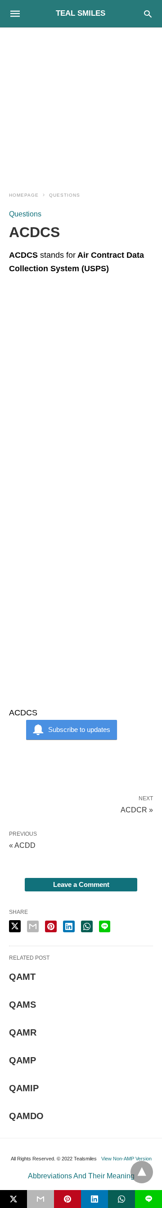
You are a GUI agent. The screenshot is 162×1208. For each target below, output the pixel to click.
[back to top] (141, 1172)
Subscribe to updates (79, 729)
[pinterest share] (51, 926)
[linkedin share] (69, 926)
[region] (81, 104)
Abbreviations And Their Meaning (81, 1176)
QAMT (22, 977)
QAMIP (24, 1088)
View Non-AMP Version (126, 1158)
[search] (148, 14)
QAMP (22, 1060)
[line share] (104, 926)
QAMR (22, 1032)
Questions (64, 195)
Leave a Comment (81, 884)
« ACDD (22, 845)
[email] (40, 1199)
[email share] (33, 926)
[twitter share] (15, 926)
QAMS (22, 1005)
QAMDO (26, 1116)
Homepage (24, 195)
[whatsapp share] (87, 926)
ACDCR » (137, 809)
